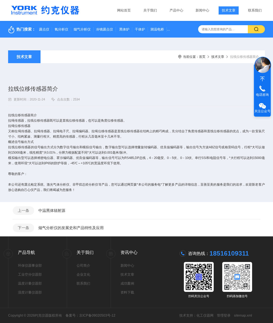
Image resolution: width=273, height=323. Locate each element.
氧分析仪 (61, 29)
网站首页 (124, 10)
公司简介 (83, 265)
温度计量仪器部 (30, 283)
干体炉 (140, 29)
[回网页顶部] (262, 79)
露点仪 (44, 29)
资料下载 (127, 292)
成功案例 (127, 283)
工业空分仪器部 (30, 274)
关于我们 (150, 10)
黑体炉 (124, 29)
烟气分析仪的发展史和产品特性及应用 (71, 228)
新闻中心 (202, 10)
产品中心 (176, 10)
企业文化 (83, 274)
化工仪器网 (204, 315)
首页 (202, 56)
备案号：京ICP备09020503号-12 (90, 315)
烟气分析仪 (82, 29)
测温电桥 (157, 29)
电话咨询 (262, 94)
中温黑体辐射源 (51, 210)
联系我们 (255, 10)
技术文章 (228, 10)
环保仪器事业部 (30, 265)
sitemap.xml (243, 315)
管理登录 (224, 315)
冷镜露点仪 (104, 29)
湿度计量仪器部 (30, 292)
